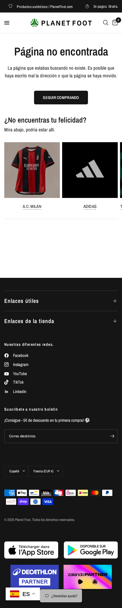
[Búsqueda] (105, 23)
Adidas (90, 206)
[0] (114, 23)
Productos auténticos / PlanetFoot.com (43, 6)
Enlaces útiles (21, 301)
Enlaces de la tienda (29, 321)
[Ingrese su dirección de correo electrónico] (112, 436)
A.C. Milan (32, 206)
